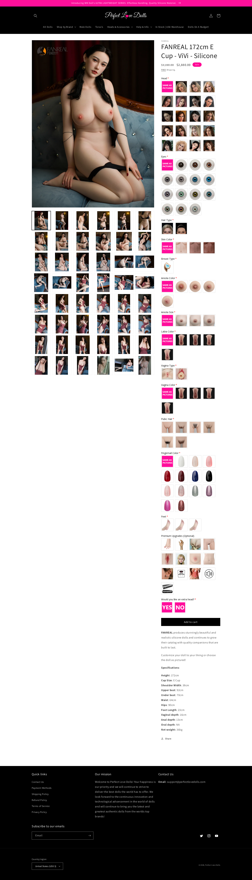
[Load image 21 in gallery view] (82, 282)
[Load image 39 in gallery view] (82, 344)
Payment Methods (42, 787)
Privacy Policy (39, 812)
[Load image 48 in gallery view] (144, 365)
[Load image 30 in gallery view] (144, 303)
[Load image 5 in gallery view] (124, 220)
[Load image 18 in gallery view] (144, 261)
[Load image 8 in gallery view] (61, 241)
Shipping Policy (40, 794)
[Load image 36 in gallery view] (144, 324)
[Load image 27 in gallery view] (82, 303)
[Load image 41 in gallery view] (124, 344)
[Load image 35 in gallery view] (124, 324)
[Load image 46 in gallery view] (103, 365)
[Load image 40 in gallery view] (103, 344)
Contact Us (38, 781)
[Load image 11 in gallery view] (124, 241)
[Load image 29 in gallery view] (124, 303)
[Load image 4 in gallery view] (103, 220)
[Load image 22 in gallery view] (103, 282)
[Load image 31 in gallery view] (41, 324)
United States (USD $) (45, 866)
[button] (35, 16)
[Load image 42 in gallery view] (144, 344)
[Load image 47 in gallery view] (124, 365)
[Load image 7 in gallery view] (41, 241)
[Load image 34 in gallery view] (103, 324)
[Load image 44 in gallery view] (61, 365)
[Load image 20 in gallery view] (61, 282)
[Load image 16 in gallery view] (103, 261)
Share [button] (168, 738)
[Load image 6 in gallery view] (144, 220)
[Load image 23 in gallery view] (124, 282)
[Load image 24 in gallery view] (144, 282)
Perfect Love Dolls (212, 865)
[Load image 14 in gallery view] (61, 261)
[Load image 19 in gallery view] (41, 282)
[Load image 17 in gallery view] (124, 261)
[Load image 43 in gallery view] (41, 365)
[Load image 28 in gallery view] (103, 303)
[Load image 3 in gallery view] (82, 220)
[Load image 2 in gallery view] (61, 220)
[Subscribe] (89, 836)
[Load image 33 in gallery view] (82, 324)
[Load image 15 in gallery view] (82, 261)
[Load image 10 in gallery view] (103, 241)
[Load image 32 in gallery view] (61, 324)
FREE (163, 69)
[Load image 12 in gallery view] (144, 241)
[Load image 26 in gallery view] (61, 303)
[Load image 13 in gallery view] (41, 261)
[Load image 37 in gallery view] (41, 344)
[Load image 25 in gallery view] (41, 303)
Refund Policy (39, 800)
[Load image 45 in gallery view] (82, 365)
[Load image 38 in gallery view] (61, 344)
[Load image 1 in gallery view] (41, 220)
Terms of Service (41, 806)
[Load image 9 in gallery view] (82, 241)
